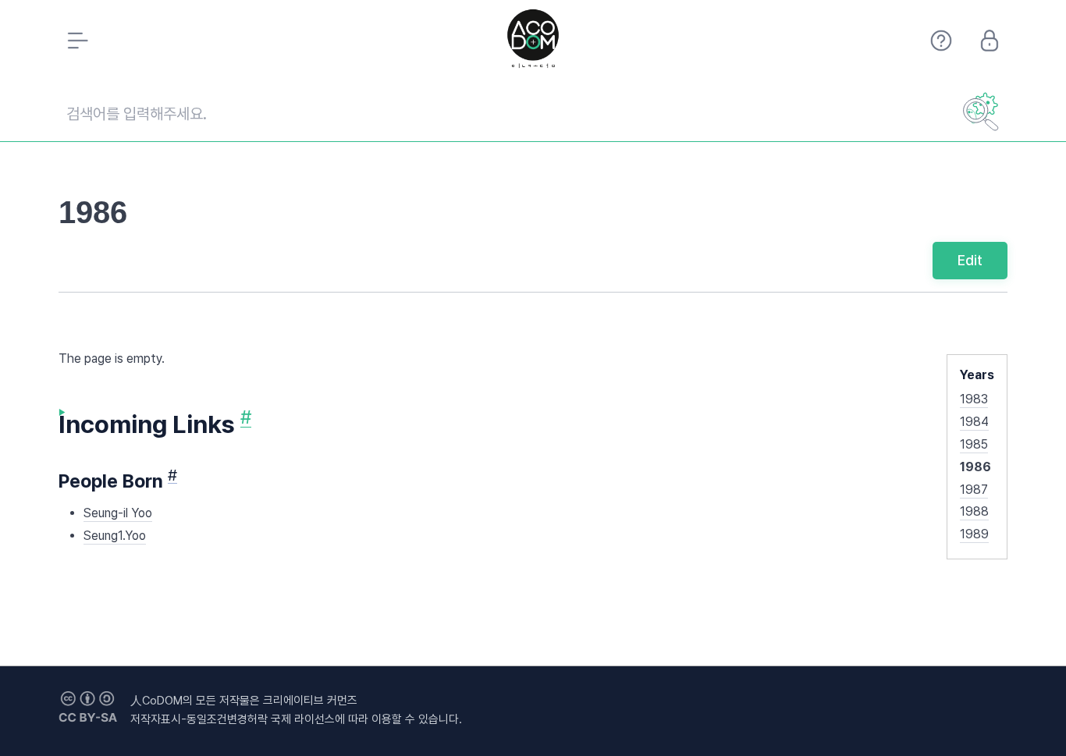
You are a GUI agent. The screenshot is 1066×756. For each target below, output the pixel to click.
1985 (974, 444)
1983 (974, 399)
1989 (974, 534)
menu (76, 41)
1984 (974, 421)
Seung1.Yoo (115, 535)
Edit (970, 260)
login (989, 41)
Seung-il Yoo (118, 513)
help (941, 41)
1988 (974, 511)
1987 (974, 489)
